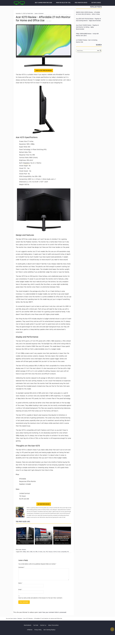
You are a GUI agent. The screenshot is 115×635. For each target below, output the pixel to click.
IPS (68, 551)
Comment (21, 567)
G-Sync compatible (62, 551)
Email (20, 589)
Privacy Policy (38, 630)
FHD (47, 551)
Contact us (43, 625)
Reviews (24, 549)
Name (20, 583)
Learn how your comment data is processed (52, 612)
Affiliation (29, 630)
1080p (24, 551)
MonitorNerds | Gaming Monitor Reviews (19, 3)
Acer (44, 551)
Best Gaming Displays (49, 630)
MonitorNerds (27, 625)
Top (112, 629)
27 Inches (40, 551)
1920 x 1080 (29, 551)
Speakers (27, 163)
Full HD (55, 551)
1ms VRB (35, 551)
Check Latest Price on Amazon (44, 70)
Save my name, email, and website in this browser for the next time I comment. (40, 598)
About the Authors (53, 625)
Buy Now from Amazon (44, 504)
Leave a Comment (39, 13)
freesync (50, 551)
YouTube (35, 625)
